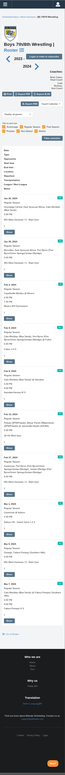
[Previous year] (9, 59)
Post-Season (53, 127)
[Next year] (37, 66)
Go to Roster (12, 634)
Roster (11, 50)
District (42, 131)
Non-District (27, 131)
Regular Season (32, 127)
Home (32, 662)
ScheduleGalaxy (10, 17)
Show (9, 232)
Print (9, 94)
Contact (20, 735)
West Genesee (27, 17)
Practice (11, 131)
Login (45, 735)
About (32, 666)
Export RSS (31, 104)
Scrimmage (12, 127)
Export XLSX (43, 94)
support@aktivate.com (32, 719)
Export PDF (23, 94)
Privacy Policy (33, 735)
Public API (32, 686)
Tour (32, 669)
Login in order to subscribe (44, 56)
